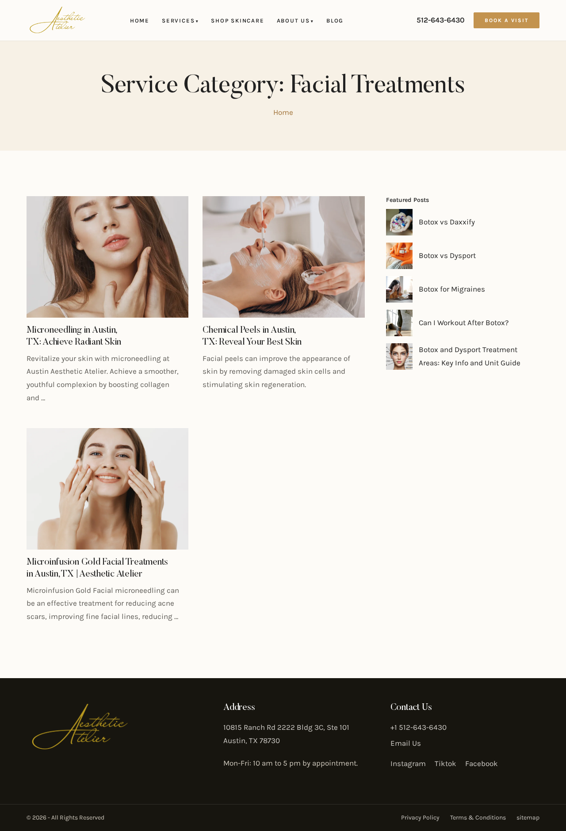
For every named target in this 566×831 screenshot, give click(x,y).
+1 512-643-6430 (418, 727)
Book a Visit (506, 20)
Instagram (408, 763)
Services (180, 20)
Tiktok (445, 763)
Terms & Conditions (478, 817)
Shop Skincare (237, 20)
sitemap (527, 817)
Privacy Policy (420, 817)
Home (139, 20)
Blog (335, 20)
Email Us (405, 743)
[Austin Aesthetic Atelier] (57, 20)
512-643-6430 (441, 19)
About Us (295, 20)
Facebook (481, 763)
